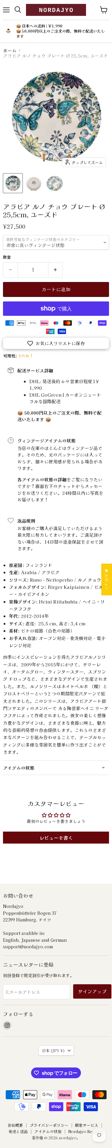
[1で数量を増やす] (55, 269)
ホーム (9, 50)
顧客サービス (86, 1125)
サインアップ (92, 991)
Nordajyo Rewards (86, 1131)
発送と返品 (18, 1131)
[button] (56, 343)
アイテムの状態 (48, 1131)
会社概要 (15, 1125)
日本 (53, 1050)
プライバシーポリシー (49, 1125)
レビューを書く (56, 837)
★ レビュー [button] (107, 579)
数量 (7, 257)
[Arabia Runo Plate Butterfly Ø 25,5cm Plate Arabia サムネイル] (12, 183)
